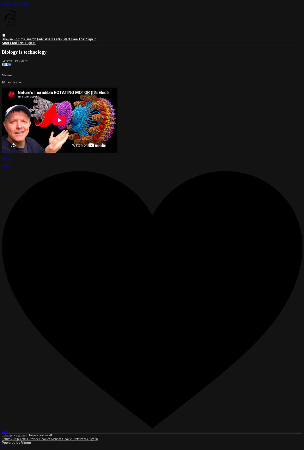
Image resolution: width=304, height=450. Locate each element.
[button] (3, 35)
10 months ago (11, 82)
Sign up (7, 435)
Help (16, 439)
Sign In (30, 43)
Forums (20, 39)
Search (31, 39)
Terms (24, 439)
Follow (6, 64)
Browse (8, 39)
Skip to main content (15, 3)
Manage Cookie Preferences (70, 439)
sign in (20, 435)
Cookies (45, 439)
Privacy (34, 439)
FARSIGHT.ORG (49, 39)
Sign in (91, 39)
